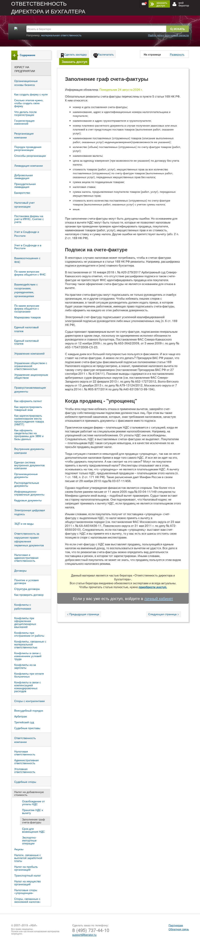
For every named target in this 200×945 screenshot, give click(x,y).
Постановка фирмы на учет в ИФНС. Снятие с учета (29, 219)
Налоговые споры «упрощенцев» (25, 891)
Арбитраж (20, 716)
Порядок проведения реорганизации (27, 148)
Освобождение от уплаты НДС (33, 802)
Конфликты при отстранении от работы (29, 634)
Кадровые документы (28, 500)
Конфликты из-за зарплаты (25, 666)
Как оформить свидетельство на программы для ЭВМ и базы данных (29, 434)
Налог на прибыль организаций (26, 868)
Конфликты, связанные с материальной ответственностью (30, 644)
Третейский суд (24, 722)
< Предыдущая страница (83, 614)
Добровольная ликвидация (23, 176)
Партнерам (176, 925)
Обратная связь (179, 929)
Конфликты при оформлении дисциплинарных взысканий (25, 622)
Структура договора (27, 589)
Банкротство (22, 192)
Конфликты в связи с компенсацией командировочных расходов (27, 686)
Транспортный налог (27, 875)
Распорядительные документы (26, 484)
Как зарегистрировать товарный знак (28, 408)
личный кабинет (158, 598)
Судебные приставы (27, 728)
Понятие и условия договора (26, 581)
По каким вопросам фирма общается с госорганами (26, 308)
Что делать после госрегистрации (25, 113)
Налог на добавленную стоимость (29, 793)
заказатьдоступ (161, 4)
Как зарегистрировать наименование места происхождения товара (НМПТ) (29, 420)
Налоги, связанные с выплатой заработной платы (28, 858)
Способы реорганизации (30, 156)
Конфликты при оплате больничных (29, 674)
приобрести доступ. (153, 587)
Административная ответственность (26, 761)
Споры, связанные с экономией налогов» (27, 900)
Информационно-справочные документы (29, 492)
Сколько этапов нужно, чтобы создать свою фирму (28, 103)
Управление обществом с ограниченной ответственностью (30, 366)
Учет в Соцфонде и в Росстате (27, 246)
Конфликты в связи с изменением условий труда (27, 656)
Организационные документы (26, 475)
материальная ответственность (61, 35)
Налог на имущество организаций (27, 882)
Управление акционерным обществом (31, 376)
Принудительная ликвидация (25, 185)
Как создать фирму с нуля (31, 94)
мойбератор (184, 4)
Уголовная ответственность (24, 770)
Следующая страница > (163, 614)
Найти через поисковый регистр (168, 35)
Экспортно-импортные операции (29, 840)
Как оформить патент (28, 401)
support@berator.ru (84, 935)
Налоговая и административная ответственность (26, 557)
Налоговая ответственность (24, 752)
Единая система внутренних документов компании (29, 465)
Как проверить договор (29, 595)
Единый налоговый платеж (26, 342)
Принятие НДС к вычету (32, 811)
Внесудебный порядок (28, 710)
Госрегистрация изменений (24, 122)
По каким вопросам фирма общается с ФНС (30, 272)
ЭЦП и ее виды (24, 523)
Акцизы (18, 849)
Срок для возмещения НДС (33, 830)
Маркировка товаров (27, 317)
